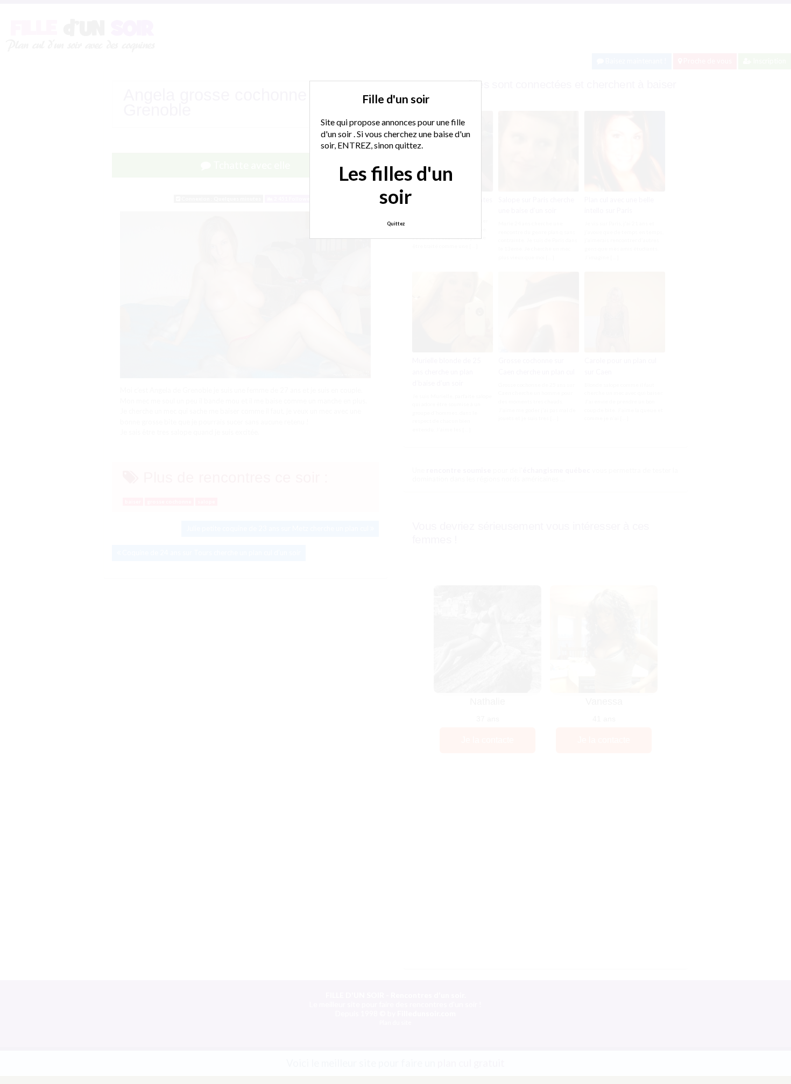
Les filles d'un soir (395, 184)
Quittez (396, 223)
